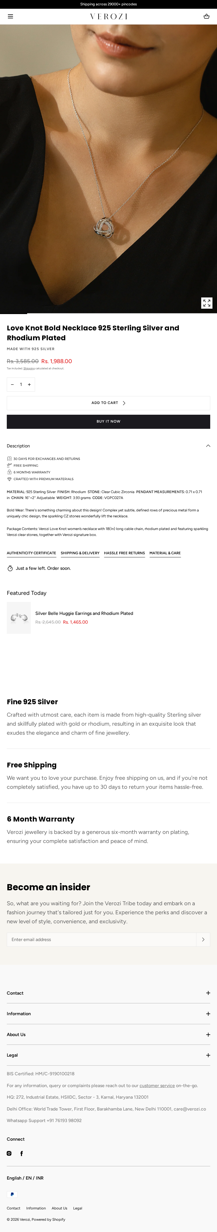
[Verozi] (108, 16)
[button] (10, 16)
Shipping (29, 368)
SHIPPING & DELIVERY (80, 553)
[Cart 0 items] (206, 16)
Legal (12, 1055)
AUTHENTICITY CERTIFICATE (31, 553)
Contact (15, 993)
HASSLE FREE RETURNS (124, 553)
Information (19, 1013)
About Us (16, 1034)
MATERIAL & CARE (165, 553)
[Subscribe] (203, 940)
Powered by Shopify (48, 1219)
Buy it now (109, 421)
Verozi (25, 1219)
